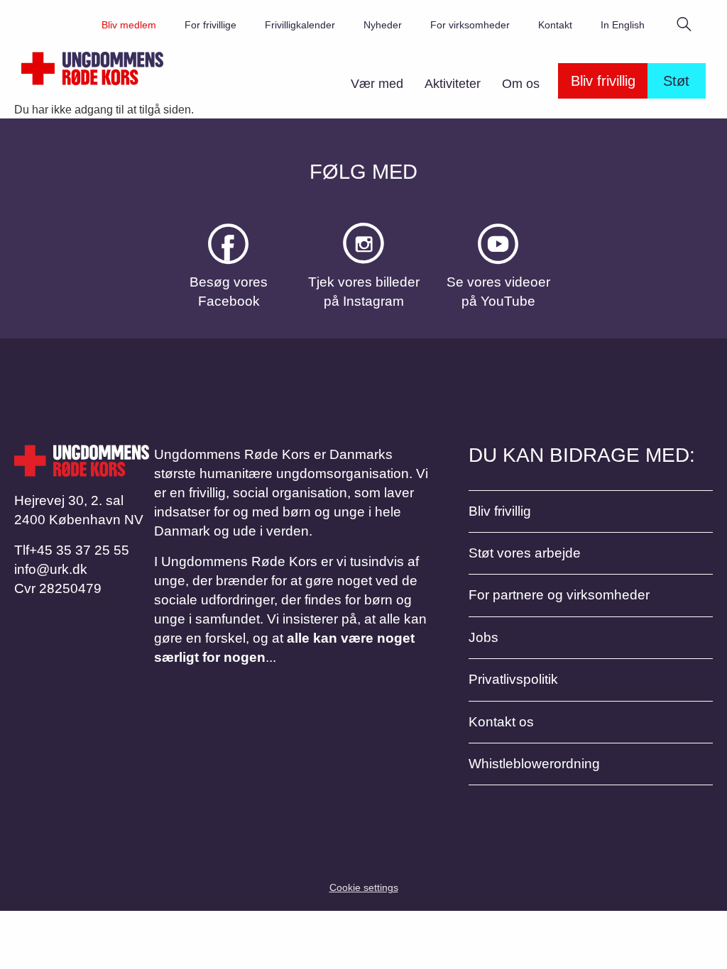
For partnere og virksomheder (559, 594)
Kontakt (555, 25)
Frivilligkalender (300, 25)
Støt (676, 81)
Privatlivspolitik (513, 679)
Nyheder (383, 25)
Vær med (377, 84)
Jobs (483, 637)
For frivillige (210, 25)
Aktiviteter (453, 84)
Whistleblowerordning (534, 763)
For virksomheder (470, 25)
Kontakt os (501, 721)
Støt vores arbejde (525, 553)
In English (623, 25)
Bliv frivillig (603, 81)
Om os (521, 84)
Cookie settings (363, 887)
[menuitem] (377, 88)
